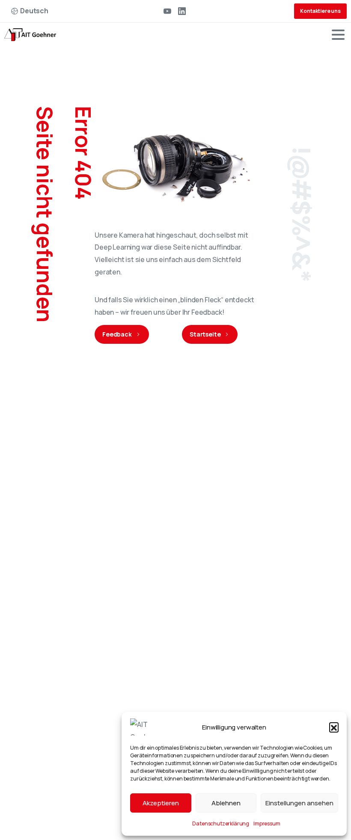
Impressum (266, 823)
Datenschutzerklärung (220, 823)
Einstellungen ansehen (299, 802)
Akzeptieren (161, 802)
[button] (334, 727)
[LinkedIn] (182, 11)
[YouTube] (167, 11)
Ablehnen (226, 802)
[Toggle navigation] (338, 34)
